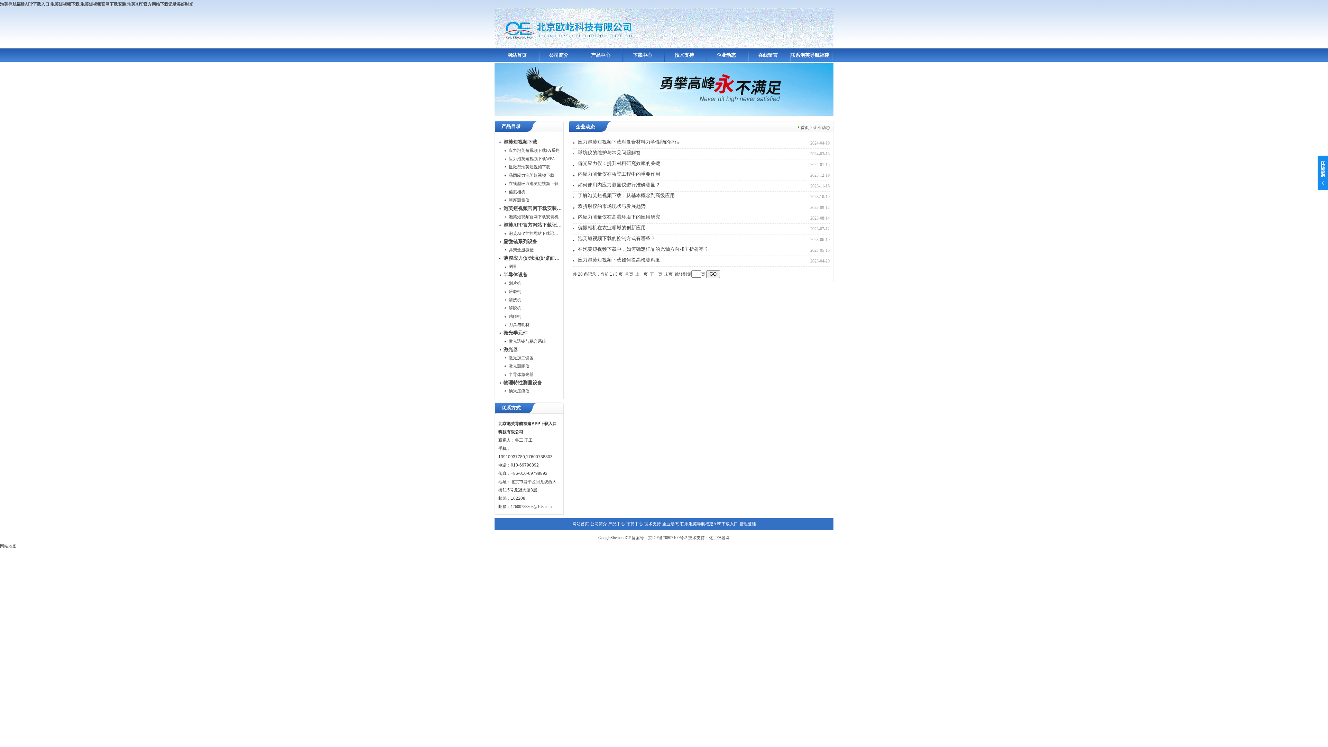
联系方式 (511, 408)
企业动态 (726, 55)
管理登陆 (747, 524)
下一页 (656, 274)
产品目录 (511, 126)
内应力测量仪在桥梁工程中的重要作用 (619, 174)
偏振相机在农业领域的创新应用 (612, 227)
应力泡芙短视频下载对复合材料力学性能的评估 (629, 142)
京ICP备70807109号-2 (667, 537)
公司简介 (559, 55)
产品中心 (600, 55)
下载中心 (642, 55)
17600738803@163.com (531, 506)
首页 (805, 127)
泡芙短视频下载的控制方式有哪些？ (616, 238)
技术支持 (684, 55)
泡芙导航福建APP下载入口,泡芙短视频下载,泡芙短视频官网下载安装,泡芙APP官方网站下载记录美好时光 (96, 4)
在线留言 (768, 55)
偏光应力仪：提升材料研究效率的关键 (619, 163)
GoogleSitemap (611, 537)
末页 (668, 274)
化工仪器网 (719, 537)
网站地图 (8, 546)
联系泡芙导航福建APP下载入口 (709, 524)
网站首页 (517, 55)
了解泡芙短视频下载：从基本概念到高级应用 (626, 195)
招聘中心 (634, 524)
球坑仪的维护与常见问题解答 (609, 152)
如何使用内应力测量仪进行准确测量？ (619, 184)
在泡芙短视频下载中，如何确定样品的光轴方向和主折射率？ (643, 249)
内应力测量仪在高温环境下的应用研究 (619, 217)
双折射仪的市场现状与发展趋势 (612, 206)
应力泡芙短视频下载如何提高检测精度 (619, 259)
